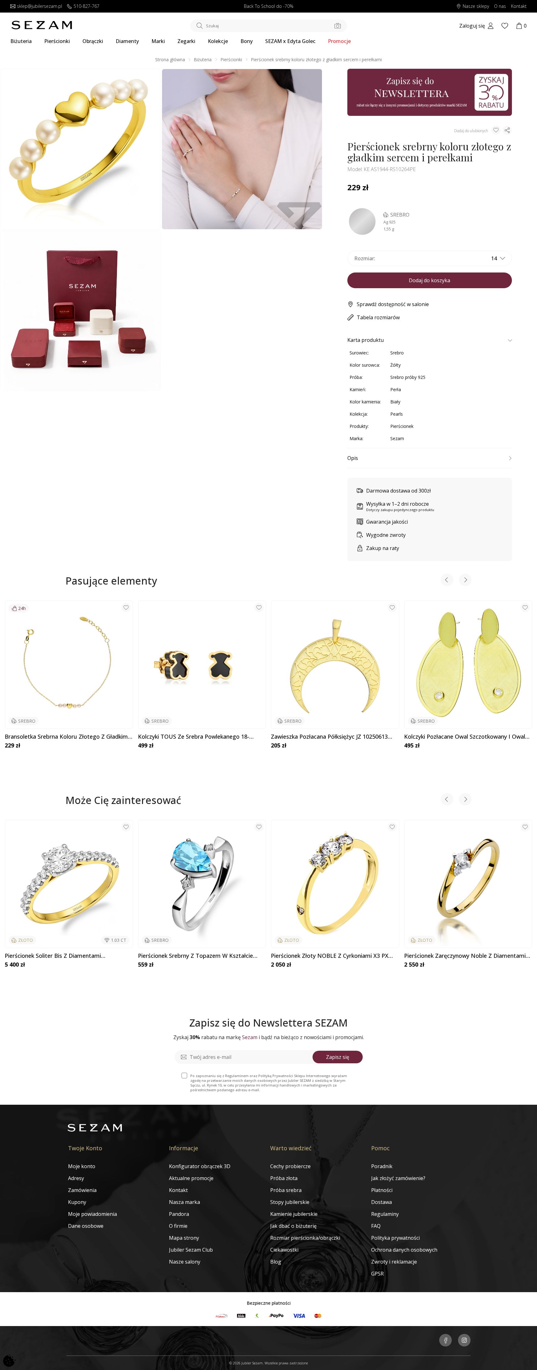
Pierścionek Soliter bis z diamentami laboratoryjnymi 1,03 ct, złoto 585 (53, 956)
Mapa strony (184, 1237)
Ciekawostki (284, 1249)
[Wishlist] (504, 26)
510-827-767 (86, 6)
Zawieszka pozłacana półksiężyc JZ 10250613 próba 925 (329, 737)
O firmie (178, 1225)
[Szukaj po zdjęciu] (337, 26)
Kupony (77, 1202)
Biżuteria (21, 41)
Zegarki (186, 41)
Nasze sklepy (476, 6)
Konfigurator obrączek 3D (199, 1166)
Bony (246, 41)
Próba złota (283, 1178)
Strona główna (170, 59)
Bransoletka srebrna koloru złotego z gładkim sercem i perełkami (66, 737)
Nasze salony (184, 1261)
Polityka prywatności (395, 1237)
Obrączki (92, 41)
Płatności (381, 1190)
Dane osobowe (85, 1225)
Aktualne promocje (191, 1178)
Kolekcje (218, 41)
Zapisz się (337, 1057)
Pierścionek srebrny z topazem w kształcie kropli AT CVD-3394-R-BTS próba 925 (195, 956)
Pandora (179, 1214)
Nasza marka (184, 1202)
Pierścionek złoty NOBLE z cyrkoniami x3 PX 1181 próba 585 (329, 956)
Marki (158, 41)
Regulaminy (385, 1214)
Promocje (339, 41)
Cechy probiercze (290, 1166)
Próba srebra (286, 1190)
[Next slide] (465, 581)
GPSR (377, 1273)
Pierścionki (57, 41)
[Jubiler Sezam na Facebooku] (445, 1341)
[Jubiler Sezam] (41, 27)
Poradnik (381, 1166)
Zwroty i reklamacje (394, 1261)
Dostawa (381, 1202)
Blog (275, 1261)
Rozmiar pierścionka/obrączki (305, 1237)
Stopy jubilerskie (289, 1202)
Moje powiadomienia (92, 1214)
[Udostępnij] (507, 130)
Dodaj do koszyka (429, 280)
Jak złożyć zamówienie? (398, 1178)
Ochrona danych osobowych (404, 1249)
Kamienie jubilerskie (294, 1214)
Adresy (76, 1178)
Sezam (397, 438)
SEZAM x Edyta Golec (290, 41)
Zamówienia (82, 1190)
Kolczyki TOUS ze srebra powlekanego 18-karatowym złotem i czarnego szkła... (193, 737)
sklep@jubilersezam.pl (39, 6)
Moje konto (81, 1166)
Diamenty (127, 41)
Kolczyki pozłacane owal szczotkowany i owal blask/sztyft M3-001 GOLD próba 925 (464, 737)
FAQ (376, 1225)
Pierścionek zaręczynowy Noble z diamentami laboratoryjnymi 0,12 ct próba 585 (465, 956)
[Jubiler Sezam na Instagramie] (464, 1341)
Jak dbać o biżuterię (293, 1225)
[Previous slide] (447, 581)
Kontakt (519, 6)
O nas (500, 6)
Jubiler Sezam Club (191, 1249)
